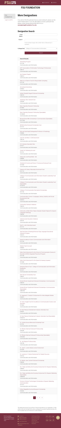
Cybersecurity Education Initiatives (29, 219)
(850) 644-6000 (22, 417)
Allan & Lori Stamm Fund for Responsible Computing (33, 80)
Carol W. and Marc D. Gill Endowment (29, 137)
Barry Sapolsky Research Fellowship (29, 106)
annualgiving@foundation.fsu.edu (27, 25)
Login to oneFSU (9, 20)
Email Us (21, 416)
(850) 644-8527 (23, 419)
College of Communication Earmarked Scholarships (33, 190)
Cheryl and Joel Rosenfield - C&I (28, 157)
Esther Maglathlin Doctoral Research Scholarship (32, 389)
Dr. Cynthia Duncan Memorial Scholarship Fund (32, 322)
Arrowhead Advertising (26, 87)
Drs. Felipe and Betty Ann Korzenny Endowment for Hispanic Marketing (38, 367)
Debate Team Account (26, 246)
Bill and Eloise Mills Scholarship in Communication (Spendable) (36, 118)
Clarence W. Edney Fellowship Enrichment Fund (32, 169)
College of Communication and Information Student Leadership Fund (38, 175)
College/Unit (21, 48)
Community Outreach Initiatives (28, 204)
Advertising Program (25, 61)
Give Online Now (23, 421)
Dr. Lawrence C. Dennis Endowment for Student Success (34, 354)
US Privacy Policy (36, 416)
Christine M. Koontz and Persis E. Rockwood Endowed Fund (35, 163)
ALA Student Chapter (25, 74)
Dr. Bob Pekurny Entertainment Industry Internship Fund (34, 310)
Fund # (20, 39)
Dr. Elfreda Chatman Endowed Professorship (31, 329)
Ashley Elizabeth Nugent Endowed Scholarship (32, 93)
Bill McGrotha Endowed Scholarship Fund (30, 125)
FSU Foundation (30, 7)
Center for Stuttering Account (27, 150)
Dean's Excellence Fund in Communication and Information (35, 239)
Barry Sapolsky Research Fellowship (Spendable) (33, 112)
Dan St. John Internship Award (28, 225)
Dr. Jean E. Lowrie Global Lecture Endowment (32, 348)
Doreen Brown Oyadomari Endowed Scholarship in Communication (37, 281)
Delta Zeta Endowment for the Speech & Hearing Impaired (35, 260)
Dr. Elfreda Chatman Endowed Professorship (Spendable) (35, 335)
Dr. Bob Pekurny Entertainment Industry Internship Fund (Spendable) (37, 316)
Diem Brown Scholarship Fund (28, 274)
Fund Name (20, 35)
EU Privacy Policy (36, 417)
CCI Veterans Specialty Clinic (27, 144)
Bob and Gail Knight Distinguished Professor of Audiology (35, 131)
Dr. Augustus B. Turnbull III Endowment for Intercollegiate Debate (37, 295)
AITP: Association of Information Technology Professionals (35, 68)
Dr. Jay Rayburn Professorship (28, 341)
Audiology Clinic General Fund (27, 99)
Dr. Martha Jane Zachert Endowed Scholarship (32, 360)
